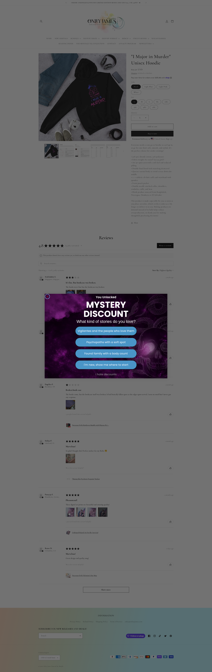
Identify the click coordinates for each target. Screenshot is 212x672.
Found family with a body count (106, 353)
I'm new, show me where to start (106, 365)
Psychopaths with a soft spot (106, 342)
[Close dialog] (47, 296)
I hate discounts (106, 374)
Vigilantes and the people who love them (106, 331)
